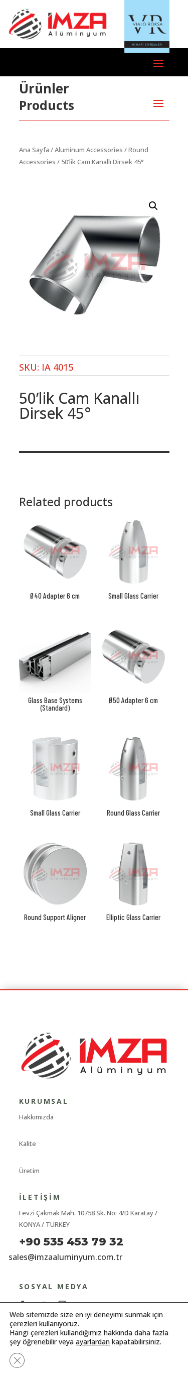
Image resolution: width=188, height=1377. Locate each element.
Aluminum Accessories (89, 149)
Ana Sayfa (34, 149)
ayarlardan (93, 1341)
